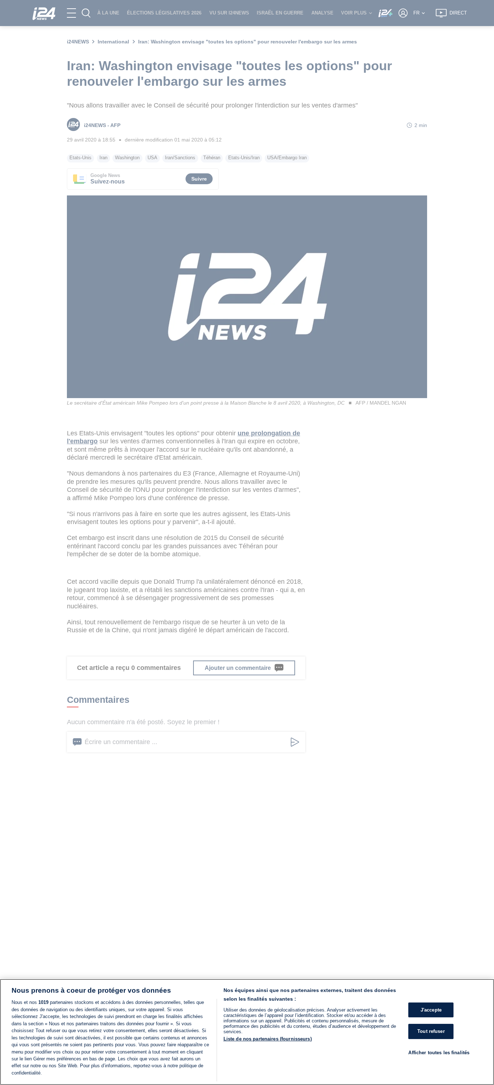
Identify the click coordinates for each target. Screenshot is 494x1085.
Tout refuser (431, 1031)
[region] (247, 1032)
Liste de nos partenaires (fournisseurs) (267, 1039)
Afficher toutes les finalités (438, 1052)
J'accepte (431, 1010)
